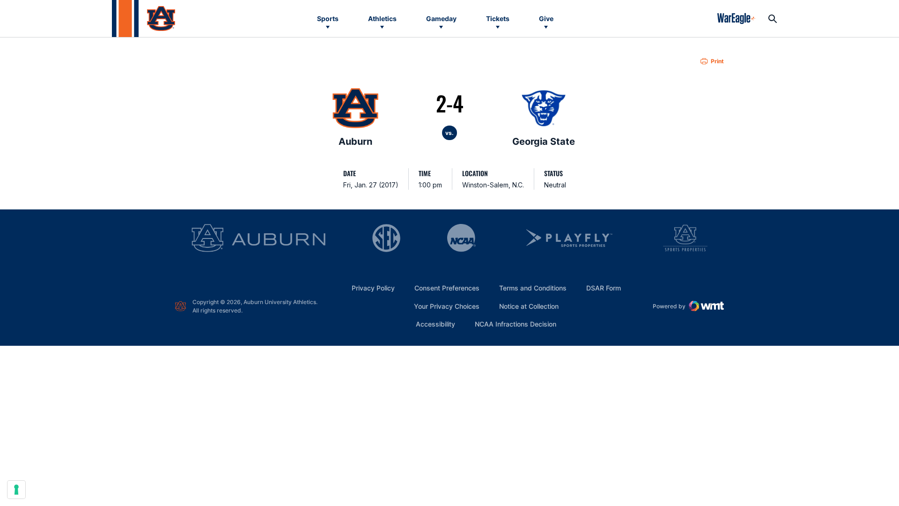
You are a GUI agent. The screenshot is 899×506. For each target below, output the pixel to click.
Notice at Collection (529, 306)
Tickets (497, 18)
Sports (328, 18)
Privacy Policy (373, 288)
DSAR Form (603, 288)
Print (717, 61)
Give (546, 18)
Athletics (382, 18)
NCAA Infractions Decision (515, 324)
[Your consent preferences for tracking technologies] (16, 490)
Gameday (441, 18)
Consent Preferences (446, 288)
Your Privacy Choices (446, 306)
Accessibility (435, 324)
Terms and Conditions (533, 288)
